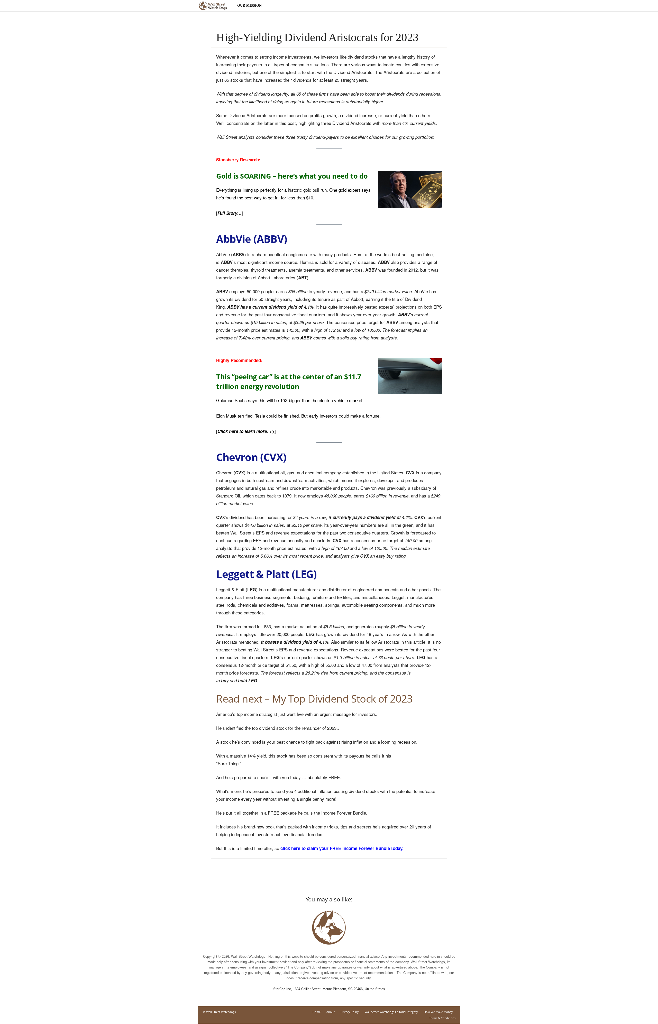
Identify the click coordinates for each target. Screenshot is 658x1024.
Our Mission (249, 5)
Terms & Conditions (442, 1018)
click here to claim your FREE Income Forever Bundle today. (342, 848)
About (330, 1012)
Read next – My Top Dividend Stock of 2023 (314, 698)
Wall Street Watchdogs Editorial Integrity (391, 1012)
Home (317, 1012)
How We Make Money (438, 1012)
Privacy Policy (350, 1012)
